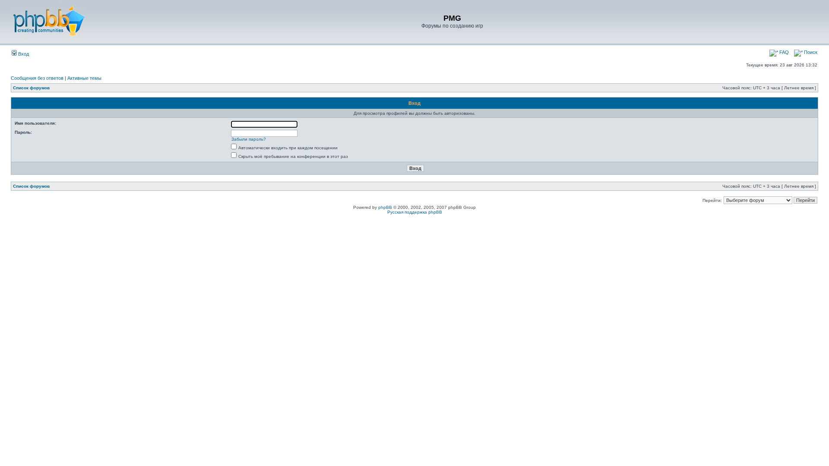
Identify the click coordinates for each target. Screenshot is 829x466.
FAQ (783, 52)
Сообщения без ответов (37, 78)
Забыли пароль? (248, 139)
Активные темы (84, 78)
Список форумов (31, 87)
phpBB (385, 207)
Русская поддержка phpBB (414, 212)
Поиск (810, 52)
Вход (23, 54)
